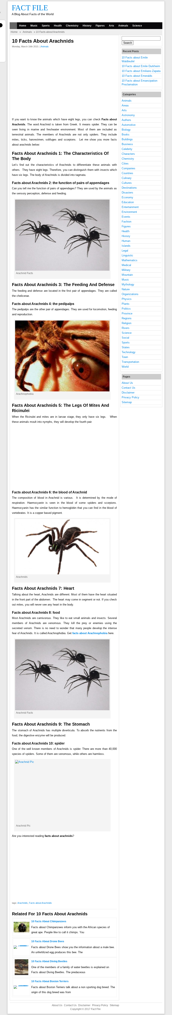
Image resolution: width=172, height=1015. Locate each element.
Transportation (130, 361)
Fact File (30, 8)
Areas (125, 105)
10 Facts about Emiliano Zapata (141, 71)
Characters (128, 153)
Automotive (129, 124)
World (125, 366)
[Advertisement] (64, 83)
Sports (46, 25)
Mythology (128, 284)
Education (128, 202)
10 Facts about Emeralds (137, 75)
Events (126, 216)
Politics (126, 308)
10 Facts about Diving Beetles (49, 961)
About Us (127, 382)
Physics (127, 299)
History (87, 25)
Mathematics (129, 260)
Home (22, 25)
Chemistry (72, 25)
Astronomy (128, 115)
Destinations (129, 187)
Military (126, 270)
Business (127, 144)
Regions (127, 318)
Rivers (125, 328)
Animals (123, 25)
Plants (125, 303)
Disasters (127, 192)
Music (34, 25)
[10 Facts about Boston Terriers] (21, 985)
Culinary (127, 178)
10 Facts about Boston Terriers (50, 981)
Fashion (126, 221)
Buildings (127, 139)
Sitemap (127, 402)
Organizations (130, 294)
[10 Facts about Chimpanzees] (21, 931)
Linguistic (127, 255)
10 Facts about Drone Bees (47, 941)
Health (58, 25)
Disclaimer (128, 392)
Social (125, 337)
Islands (126, 245)
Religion (126, 323)
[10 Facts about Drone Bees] (21, 945)
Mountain (127, 274)
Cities (125, 163)
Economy (127, 197)
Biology (126, 129)
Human (126, 240)
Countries (127, 173)
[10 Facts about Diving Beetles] (21, 974)
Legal (125, 250)
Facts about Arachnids (40, 903)
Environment (129, 211)
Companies (128, 168)
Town (125, 357)
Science (137, 25)
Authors (126, 120)
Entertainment (130, 207)
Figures (100, 25)
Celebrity (127, 149)
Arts (111, 25)
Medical (126, 265)
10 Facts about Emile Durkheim (141, 66)
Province (127, 313)
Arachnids (22, 903)
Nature (126, 289)
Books (125, 134)
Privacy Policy (130, 397)
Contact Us (128, 387)
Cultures (127, 182)
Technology (129, 352)
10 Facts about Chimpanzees (48, 921)
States (126, 347)
